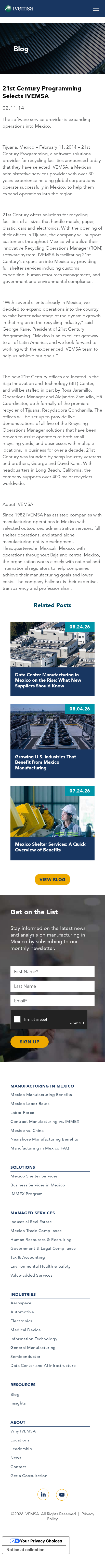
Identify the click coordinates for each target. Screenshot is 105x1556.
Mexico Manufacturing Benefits (41, 1094)
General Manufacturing (33, 1347)
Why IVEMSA (23, 1431)
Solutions (22, 1167)
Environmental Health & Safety (40, 1266)
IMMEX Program (26, 1193)
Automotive (22, 1311)
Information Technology (33, 1338)
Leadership (21, 1448)
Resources (23, 1384)
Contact (18, 1466)
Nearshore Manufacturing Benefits (44, 1139)
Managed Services (32, 1212)
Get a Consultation (28, 1475)
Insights (18, 1403)
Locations (20, 1440)
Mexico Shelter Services (34, 1176)
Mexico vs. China (27, 1130)
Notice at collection (25, 1549)
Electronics (21, 1320)
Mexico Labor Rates (29, 1103)
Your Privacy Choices (41, 1540)
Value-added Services (31, 1275)
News (15, 1457)
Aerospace (21, 1302)
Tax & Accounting (27, 1257)
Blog (15, 1394)
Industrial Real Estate (31, 1221)
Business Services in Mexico (37, 1185)
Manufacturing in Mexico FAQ (39, 1148)
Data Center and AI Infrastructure (43, 1365)
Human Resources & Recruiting (41, 1239)
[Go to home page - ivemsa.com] (19, 8)
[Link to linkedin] (43, 1494)
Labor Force (22, 1112)
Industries (23, 1294)
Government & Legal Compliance (43, 1248)
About (17, 1422)
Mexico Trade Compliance (36, 1230)
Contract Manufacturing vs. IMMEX (44, 1121)
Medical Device (25, 1329)
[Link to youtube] (62, 1495)
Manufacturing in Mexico (42, 1086)
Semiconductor (25, 1356)
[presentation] (49, 1020)
